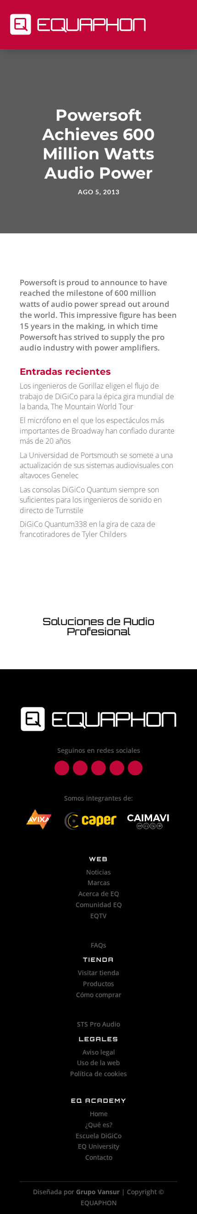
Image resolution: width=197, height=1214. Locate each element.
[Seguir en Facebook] (62, 768)
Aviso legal (98, 1052)
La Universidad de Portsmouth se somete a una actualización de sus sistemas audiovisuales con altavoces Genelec (96, 465)
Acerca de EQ (98, 893)
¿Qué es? (98, 1124)
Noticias (98, 872)
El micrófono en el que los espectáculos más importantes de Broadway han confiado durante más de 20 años (97, 430)
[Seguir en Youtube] (135, 768)
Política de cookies (98, 1073)
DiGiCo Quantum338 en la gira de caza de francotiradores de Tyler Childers (87, 529)
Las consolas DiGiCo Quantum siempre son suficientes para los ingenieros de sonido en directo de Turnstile (91, 500)
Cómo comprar (98, 994)
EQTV (98, 915)
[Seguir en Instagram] (80, 768)
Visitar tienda (98, 972)
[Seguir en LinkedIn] (98, 768)
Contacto (98, 1157)
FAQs (98, 945)
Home (99, 1113)
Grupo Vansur (98, 1191)
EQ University (98, 1146)
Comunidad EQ (99, 904)
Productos (98, 983)
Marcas (99, 882)
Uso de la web (98, 1062)
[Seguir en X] (116, 768)
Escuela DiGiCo (98, 1135)
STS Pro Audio (98, 1024)
